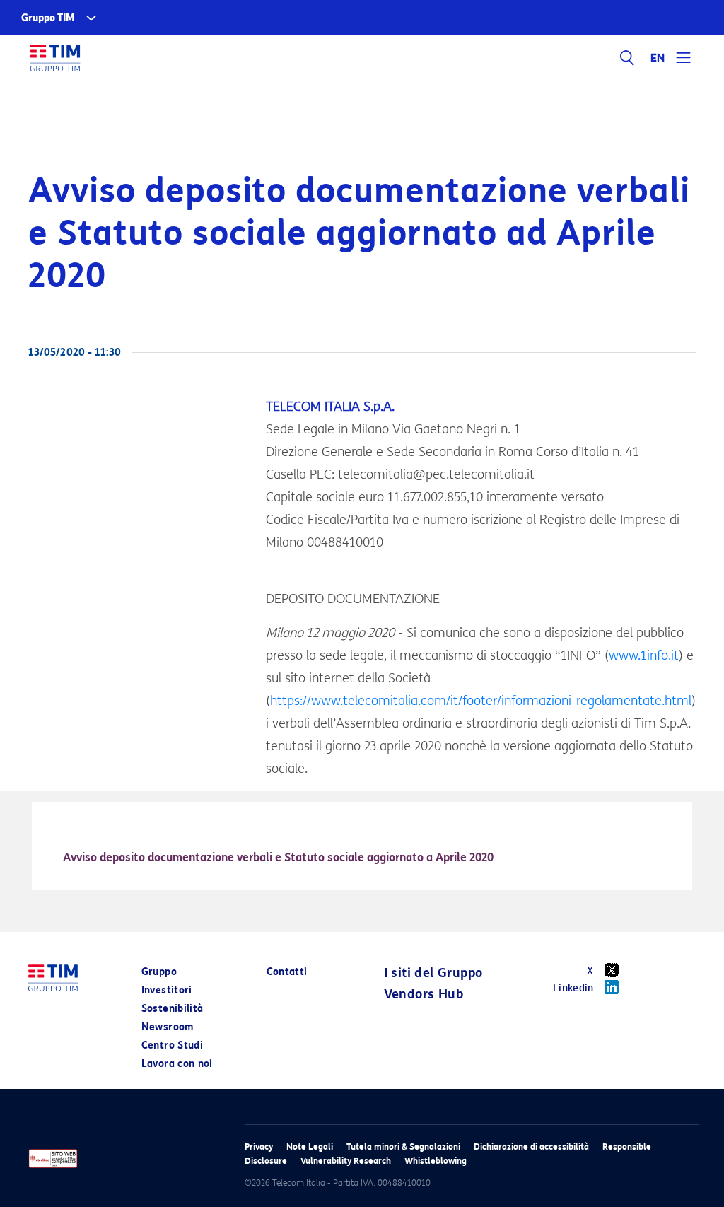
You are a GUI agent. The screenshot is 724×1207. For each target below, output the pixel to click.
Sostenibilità (172, 1009)
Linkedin (573, 988)
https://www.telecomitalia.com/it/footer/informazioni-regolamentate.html (480, 701)
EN (658, 58)
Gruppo (159, 972)
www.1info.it (644, 655)
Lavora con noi (177, 1064)
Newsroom (167, 1027)
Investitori (166, 990)
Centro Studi (172, 1045)
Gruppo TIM (48, 18)
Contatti (287, 972)
